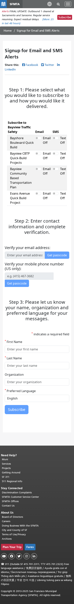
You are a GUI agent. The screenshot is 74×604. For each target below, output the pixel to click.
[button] (49, 4)
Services (6, 463)
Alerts (5, 11)
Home (8, 30)
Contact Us (8, 505)
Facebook (32, 65)
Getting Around (11, 472)
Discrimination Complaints (17, 492)
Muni (5, 459)
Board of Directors (12, 517)
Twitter (49, 65)
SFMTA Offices (10, 501)
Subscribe (64, 17)
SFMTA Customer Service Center (20, 497)
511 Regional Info (12, 481)
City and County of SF (14, 530)
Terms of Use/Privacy (14, 534)
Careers (6, 521)
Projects (6, 468)
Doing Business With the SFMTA (20, 525)
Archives (7, 538)
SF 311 (5, 477)
